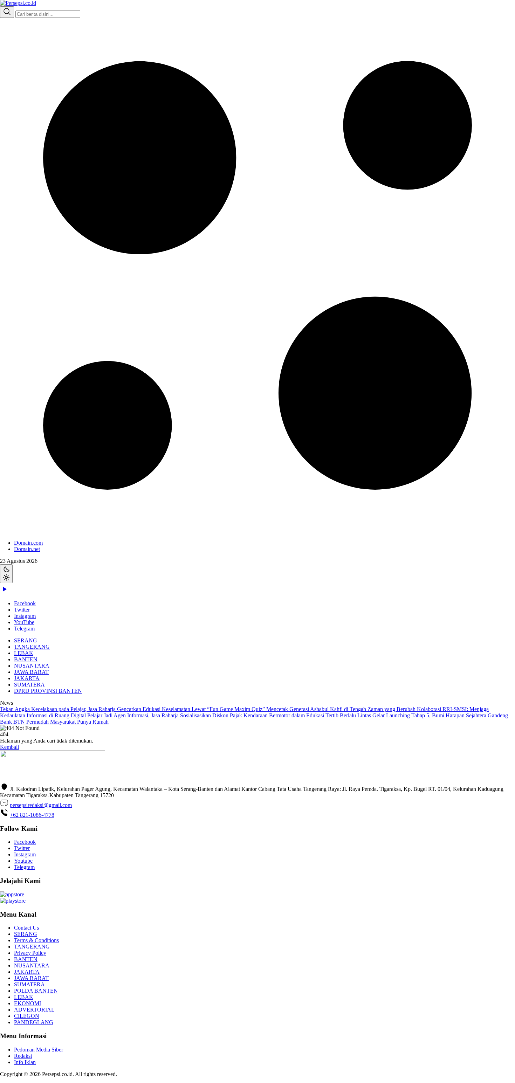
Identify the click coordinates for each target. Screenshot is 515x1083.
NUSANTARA (31, 666)
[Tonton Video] (4, 591)
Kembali (9, 747)
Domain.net (27, 549)
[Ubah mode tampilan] (6, 573)
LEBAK (23, 653)
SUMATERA (29, 685)
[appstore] (12, 894)
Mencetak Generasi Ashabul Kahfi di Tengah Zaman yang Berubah (341, 709)
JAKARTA (27, 678)
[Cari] (7, 12)
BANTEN (25, 659)
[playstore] (13, 901)
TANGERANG (32, 647)
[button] (257, 285)
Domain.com (28, 543)
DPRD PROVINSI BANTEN (48, 691)
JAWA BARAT (31, 672)
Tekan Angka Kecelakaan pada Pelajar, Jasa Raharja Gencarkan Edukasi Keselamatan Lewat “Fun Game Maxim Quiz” (133, 709)
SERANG (25, 640)
